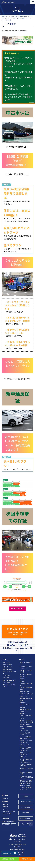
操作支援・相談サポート (9, 859)
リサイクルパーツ (24, 704)
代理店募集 (5, 818)
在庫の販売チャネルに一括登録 (26, 699)
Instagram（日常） (26, 824)
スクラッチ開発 (7, 813)
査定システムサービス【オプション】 (25, 753)
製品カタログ (25, 812)
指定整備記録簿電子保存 (9, 680)
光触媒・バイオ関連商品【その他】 (26, 727)
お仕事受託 (22, 707)
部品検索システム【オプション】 (26, 671)
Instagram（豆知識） (25, 818)
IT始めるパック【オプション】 (26, 769)
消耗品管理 (6, 678)
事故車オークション (25, 691)
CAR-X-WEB (8, 824)
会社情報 (5, 801)
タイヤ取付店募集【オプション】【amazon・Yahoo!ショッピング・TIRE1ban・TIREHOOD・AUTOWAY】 (26, 762)
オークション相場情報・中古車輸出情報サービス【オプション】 (26, 748)
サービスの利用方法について (26, 663)
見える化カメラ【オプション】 (26, 773)
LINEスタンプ (23, 676)
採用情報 (5, 806)
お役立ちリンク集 (24, 745)
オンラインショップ (26, 801)
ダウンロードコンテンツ (26, 674)
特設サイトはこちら (17, 609)
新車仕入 (22, 679)
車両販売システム (7, 664)
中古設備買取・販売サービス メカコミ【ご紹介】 (26, 777)
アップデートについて (8, 682)
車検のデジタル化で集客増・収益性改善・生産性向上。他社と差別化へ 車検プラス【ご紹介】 (26, 782)
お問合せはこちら (17, 631)
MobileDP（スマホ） (25, 724)
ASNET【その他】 (24, 730)
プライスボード (24, 718)
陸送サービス (23, 696)
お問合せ (26, 796)
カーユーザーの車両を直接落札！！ (26, 688)
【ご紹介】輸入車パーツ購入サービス (26, 788)
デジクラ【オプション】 (26, 715)
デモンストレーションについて (9, 685)
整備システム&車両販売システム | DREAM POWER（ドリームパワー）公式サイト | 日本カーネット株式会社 (17, 17)
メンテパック (6, 675)
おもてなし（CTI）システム (9, 672)
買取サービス (23, 757)
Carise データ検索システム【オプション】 (26, 684)
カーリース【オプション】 (26, 694)
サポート (5, 798)
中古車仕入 (22, 681)
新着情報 (5, 804)
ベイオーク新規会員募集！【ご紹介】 (25, 737)
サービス (21, 659)
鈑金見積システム (7, 669)
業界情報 (22, 713)
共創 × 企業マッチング (9, 811)
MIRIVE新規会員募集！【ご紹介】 (25, 733)
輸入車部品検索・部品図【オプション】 (26, 741)
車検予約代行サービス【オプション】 (25, 710)
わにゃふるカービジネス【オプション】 (26, 667)
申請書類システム (7, 667)
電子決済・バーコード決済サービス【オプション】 (26, 721)
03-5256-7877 (17, 645)
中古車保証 (22, 702)
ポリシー (5, 809)
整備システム (6, 662)
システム (5, 659)
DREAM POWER (6, 823)
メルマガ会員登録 (25, 807)
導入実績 (5, 795)
